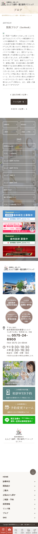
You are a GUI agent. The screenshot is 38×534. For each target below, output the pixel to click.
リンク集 (6, 509)
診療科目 (6, 481)
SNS (5, 518)
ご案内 (5, 490)
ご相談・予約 (8, 499)
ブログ (5, 513)
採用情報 (6, 504)
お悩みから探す (9, 495)
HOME (5, 477)
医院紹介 (6, 486)
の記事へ (20, 95)
